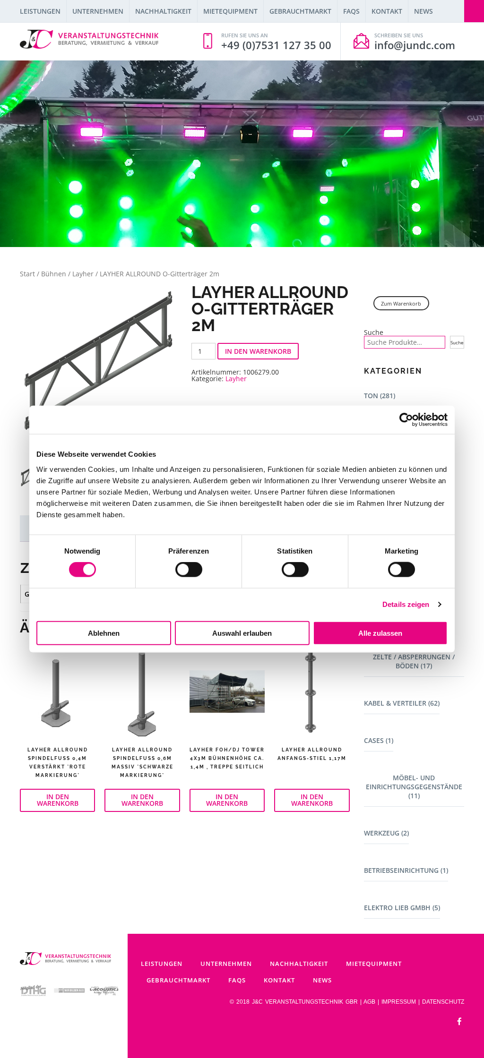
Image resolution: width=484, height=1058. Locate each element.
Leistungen (40, 11)
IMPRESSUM (398, 1001)
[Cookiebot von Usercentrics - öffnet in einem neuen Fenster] (406, 420)
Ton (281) (379, 395)
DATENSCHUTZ (443, 1001)
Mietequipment (230, 11)
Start (27, 273)
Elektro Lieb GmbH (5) (402, 907)
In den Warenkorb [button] (57, 800)
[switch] (188, 569)
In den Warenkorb (258, 351)
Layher (83, 273)
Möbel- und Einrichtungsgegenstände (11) (414, 786)
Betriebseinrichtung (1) (406, 870)
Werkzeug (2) (386, 832)
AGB (369, 1001)
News (423, 11)
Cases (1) (378, 740)
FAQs (351, 11)
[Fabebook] (459, 1022)
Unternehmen (97, 11)
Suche (373, 332)
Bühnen (53, 273)
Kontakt (387, 11)
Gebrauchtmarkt (300, 11)
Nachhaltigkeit (163, 11)
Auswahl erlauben (242, 633)
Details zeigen (405, 604)
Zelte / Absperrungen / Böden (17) (414, 661)
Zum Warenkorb (401, 303)
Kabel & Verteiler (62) (402, 703)
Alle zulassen (380, 633)
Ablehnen (104, 633)
